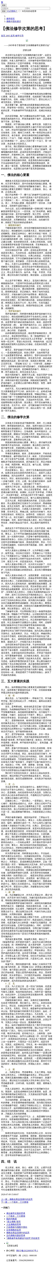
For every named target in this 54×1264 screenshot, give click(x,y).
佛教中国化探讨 (13, 21)
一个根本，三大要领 (15, 1216)
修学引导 (19, 36)
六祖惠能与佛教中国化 (16, 1227)
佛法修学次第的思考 (15, 1213)
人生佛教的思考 (13, 1224)
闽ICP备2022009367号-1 (27, 1250)
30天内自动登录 (28, 11)
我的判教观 (11, 1219)
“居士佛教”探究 (13, 1221)
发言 (3, 36)
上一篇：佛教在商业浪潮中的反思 (17, 1199)
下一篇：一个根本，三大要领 (14, 1202)
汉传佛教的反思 (13, 1230)
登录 (4, 11)
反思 (12, 36)
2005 (8, 36)
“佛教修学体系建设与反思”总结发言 (23, 1238)
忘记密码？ (12, 11)
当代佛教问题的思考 (15, 1235)
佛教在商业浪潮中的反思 (17, 1233)
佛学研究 (10, 19)
